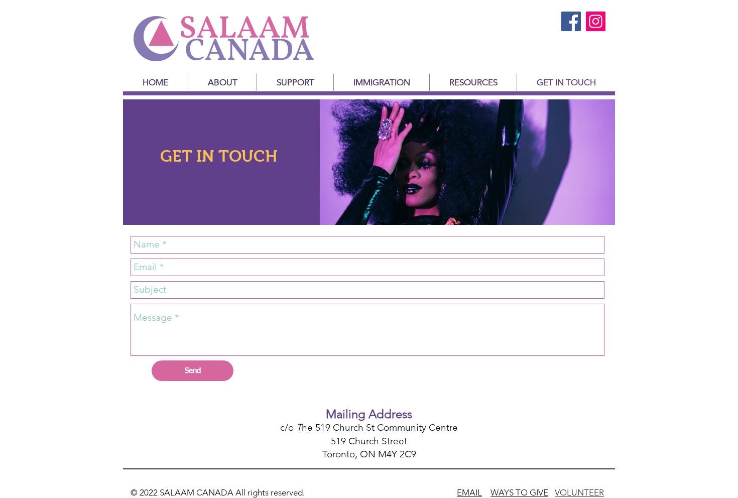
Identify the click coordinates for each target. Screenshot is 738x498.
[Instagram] (595, 21)
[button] (295, 82)
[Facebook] (571, 21)
